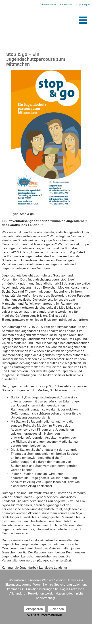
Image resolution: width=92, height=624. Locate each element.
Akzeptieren (34, 609)
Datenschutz (49, 4)
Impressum (66, 4)
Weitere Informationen (44, 615)
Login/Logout (83, 4)
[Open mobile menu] (83, 20)
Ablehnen (57, 609)
